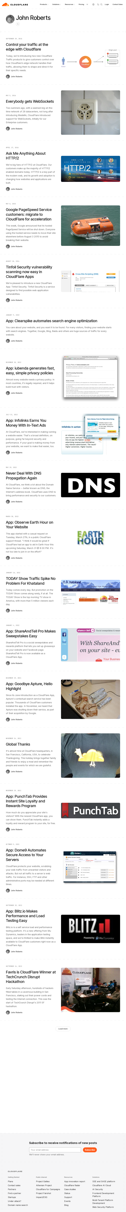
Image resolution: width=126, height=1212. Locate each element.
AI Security (97, 1189)
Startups (12, 1197)
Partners (12, 1189)
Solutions (55, 4)
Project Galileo (43, 1181)
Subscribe (90, 1150)
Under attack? (14, 1201)
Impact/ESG (41, 1197)
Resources (69, 4)
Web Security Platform (103, 1207)
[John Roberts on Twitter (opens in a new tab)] (18, 24)
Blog (66, 1205)
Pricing (81, 4)
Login (107, 4)
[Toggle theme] (98, 4)
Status (67, 1193)
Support (68, 1197)
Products (43, 4)
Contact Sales (118, 4)
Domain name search (18, 1205)
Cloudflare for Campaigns (48, 1189)
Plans (10, 1181)
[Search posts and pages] (101, 4)
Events (67, 1201)
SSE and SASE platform (103, 1181)
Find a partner (14, 1193)
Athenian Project (44, 1185)
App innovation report (74, 1181)
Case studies (70, 1189)
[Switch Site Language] (93, 4)
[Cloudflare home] (15, 4)
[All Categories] (87, 4)
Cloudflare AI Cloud (101, 1185)
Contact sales (14, 1185)
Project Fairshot (43, 1193)
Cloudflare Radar (72, 1185)
